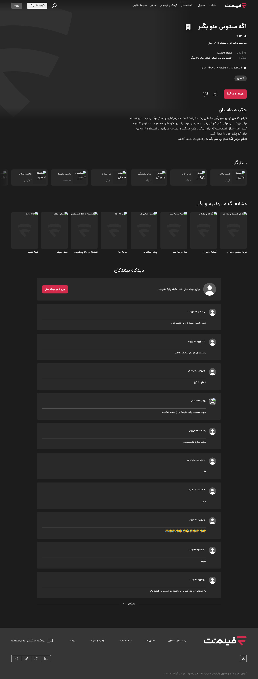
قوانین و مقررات (97, 641)
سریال (201, 5)
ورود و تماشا (235, 93)
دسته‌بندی (186, 5)
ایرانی (153, 5)
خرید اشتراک (37, 5)
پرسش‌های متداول (177, 641)
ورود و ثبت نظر (55, 289)
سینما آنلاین (140, 5)
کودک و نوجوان (169, 5)
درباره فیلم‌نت (125, 641)
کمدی (240, 78)
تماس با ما (150, 641)
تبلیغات (72, 641)
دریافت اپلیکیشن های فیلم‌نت (28, 641)
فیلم (213, 5)
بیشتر (131, 603)
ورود (16, 5)
